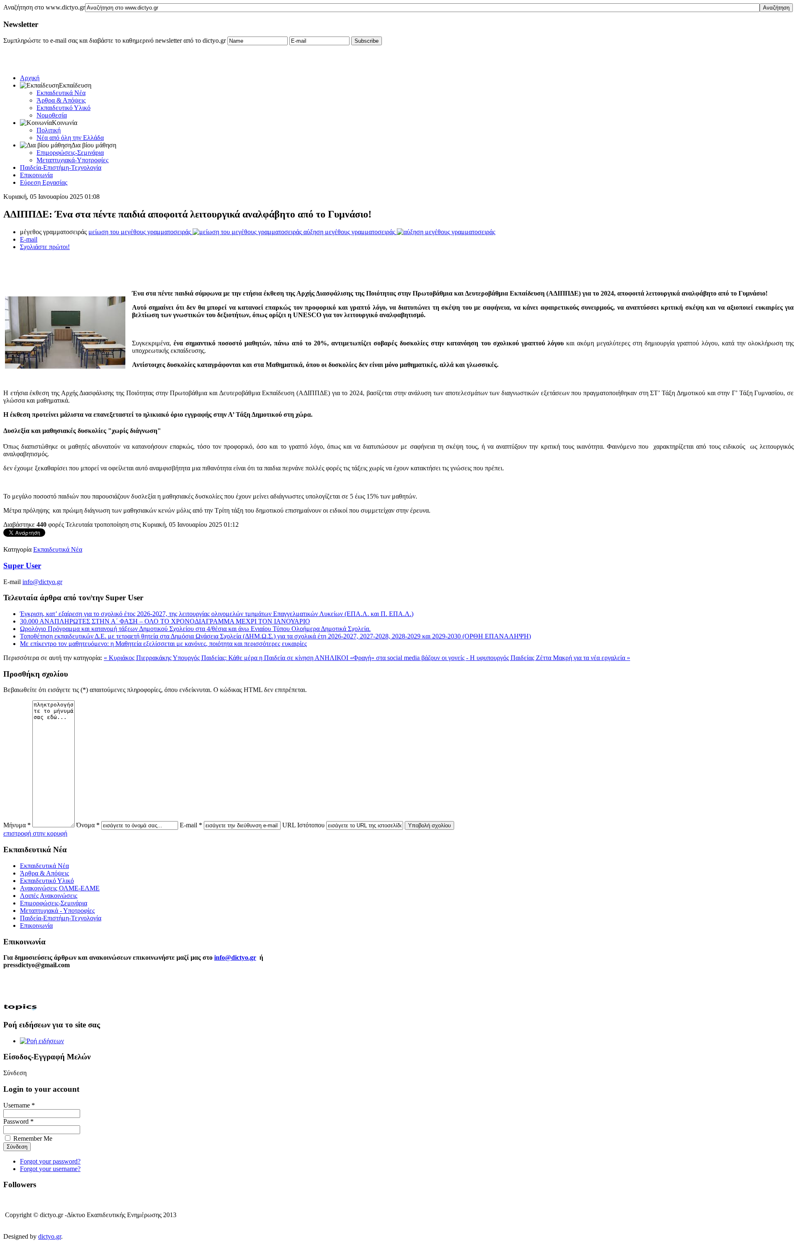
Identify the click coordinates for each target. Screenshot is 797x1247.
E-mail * (191, 825)
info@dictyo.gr (42, 581)
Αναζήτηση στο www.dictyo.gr (44, 7)
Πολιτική (49, 130)
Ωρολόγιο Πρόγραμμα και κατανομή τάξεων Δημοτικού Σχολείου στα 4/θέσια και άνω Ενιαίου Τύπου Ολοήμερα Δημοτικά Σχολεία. (195, 628)
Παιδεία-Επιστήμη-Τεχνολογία (60, 167)
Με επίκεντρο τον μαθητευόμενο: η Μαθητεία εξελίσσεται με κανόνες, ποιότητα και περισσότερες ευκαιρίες (163, 643)
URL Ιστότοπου (303, 825)
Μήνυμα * (17, 825)
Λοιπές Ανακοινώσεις (48, 895)
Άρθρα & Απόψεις (61, 100)
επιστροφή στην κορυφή (35, 833)
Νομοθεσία (52, 115)
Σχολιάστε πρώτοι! (45, 246)
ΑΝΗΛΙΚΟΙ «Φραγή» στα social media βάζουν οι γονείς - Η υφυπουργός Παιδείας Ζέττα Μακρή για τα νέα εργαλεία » (472, 657)
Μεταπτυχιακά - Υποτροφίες (57, 910)
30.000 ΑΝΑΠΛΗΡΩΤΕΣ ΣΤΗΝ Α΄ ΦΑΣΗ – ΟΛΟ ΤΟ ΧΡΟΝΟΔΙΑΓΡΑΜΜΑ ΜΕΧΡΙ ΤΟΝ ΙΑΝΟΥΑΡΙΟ (165, 621)
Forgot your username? (50, 1168)
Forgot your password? (50, 1161)
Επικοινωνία (36, 174)
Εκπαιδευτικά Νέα (61, 92)
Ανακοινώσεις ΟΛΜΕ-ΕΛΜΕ (60, 888)
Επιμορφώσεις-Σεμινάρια (70, 152)
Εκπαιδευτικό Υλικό (63, 107)
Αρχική (29, 77)
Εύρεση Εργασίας (43, 182)
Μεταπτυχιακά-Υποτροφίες (72, 160)
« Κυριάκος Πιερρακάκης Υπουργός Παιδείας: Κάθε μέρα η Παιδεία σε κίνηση (209, 657)
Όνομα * (88, 825)
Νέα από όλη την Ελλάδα (70, 137)
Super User (22, 565)
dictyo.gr (49, 1236)
